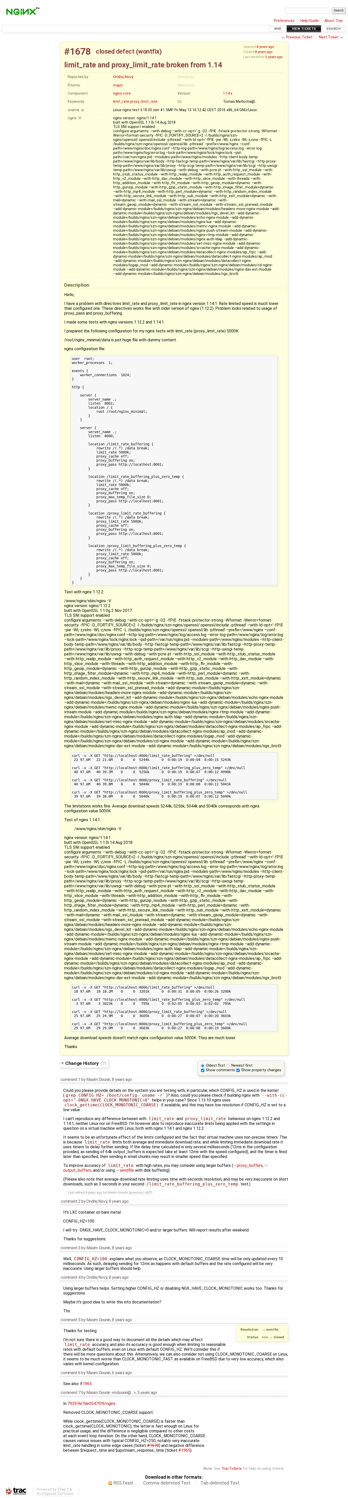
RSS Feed (123, 1483)
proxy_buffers (250, 1165)
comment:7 (70, 1392)
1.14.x (227, 93)
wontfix (148, 51)
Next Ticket (329, 37)
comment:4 (70, 1277)
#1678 (77, 51)
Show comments (220, 1070)
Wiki (278, 29)
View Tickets (304, 29)
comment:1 (70, 1079)
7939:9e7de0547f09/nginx (91, 1403)
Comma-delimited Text (166, 1483)
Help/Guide (309, 21)
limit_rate (121, 101)
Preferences (284, 21)
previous (136, 1192)
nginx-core (122, 93)
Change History (85, 1063)
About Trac (333, 21)
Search (333, 29)
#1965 (86, 1383)
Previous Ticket (299, 37)
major (118, 85)
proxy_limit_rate (143, 101)
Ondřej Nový (123, 77)
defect (125, 51)
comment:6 (70, 1372)
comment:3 (70, 1247)
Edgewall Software (57, 1494)
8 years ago (265, 47)
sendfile (127, 1170)
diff (148, 1192)
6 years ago (122, 1372)
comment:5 (70, 1319)
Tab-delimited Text (219, 1483)
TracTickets (231, 1468)
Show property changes (261, 1070)
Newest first (241, 1065)
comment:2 (70, 1201)
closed (105, 51)
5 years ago (274, 57)
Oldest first (215, 1065)
